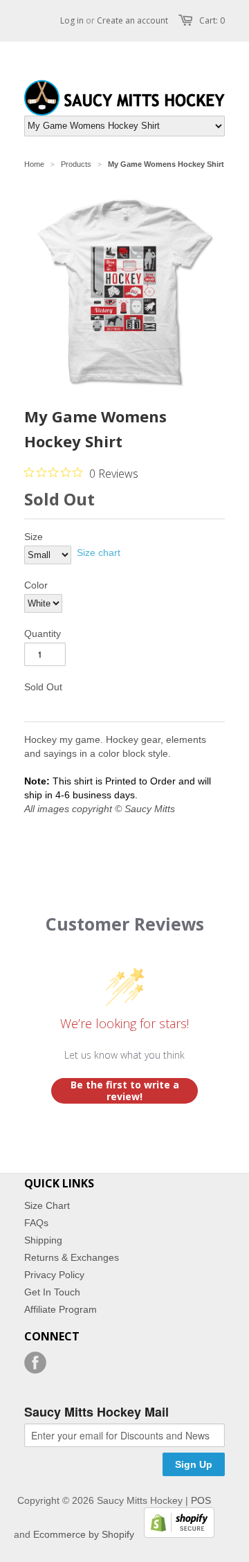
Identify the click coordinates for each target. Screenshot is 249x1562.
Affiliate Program (60, 1309)
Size (33, 536)
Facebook (35, 1363)
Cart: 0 (212, 20)
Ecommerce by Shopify (83, 1534)
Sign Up (193, 1464)
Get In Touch (52, 1292)
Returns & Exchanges (71, 1257)
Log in (72, 20)
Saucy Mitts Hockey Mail (96, 1412)
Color (36, 585)
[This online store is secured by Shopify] (175, 1534)
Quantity (42, 633)
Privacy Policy (54, 1274)
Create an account (132, 20)
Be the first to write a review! (125, 1091)
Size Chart (47, 1205)
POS (201, 1500)
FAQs (36, 1222)
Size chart (98, 552)
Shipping (43, 1240)
